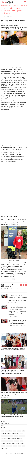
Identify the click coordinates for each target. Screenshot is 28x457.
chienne (3, 443)
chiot (23, 430)
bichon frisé (19, 438)
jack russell (4, 438)
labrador (16, 435)
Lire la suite (14, 290)
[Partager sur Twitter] (23, 285)
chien (14, 279)
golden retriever (15, 433)
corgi (7, 445)
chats (21, 433)
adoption (9, 433)
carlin (11, 445)
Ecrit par (6, 17)
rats (2, 448)
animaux (19, 430)
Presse (2, 425)
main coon (14, 438)
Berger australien (9, 440)
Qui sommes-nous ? (5, 423)
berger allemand (5, 435)
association (16, 440)
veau (6, 448)
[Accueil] (7, 2)
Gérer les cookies (20, 453)
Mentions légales (13, 453)
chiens (3, 440)
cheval (19, 445)
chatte (21, 440)
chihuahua (4, 433)
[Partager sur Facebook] (21, 285)
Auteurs (3, 421)
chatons (11, 435)
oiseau (3, 445)
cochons (15, 445)
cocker (17, 443)
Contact (3, 427)
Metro (25, 147)
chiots (13, 443)
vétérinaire (9, 443)
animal (22, 443)
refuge (14, 430)
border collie (21, 435)
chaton (10, 430)
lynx (23, 445)
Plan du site (7, 453)
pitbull (9, 438)
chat (2, 430)
